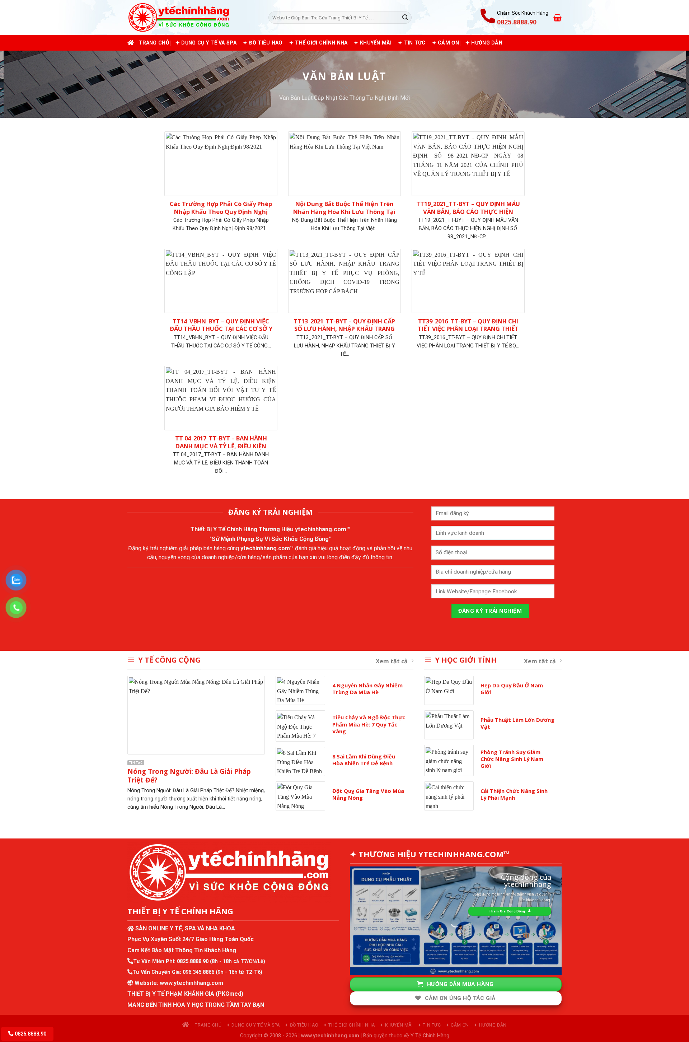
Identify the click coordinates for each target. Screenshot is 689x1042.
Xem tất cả (392, 661)
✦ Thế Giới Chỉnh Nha (318, 43)
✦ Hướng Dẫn (483, 43)
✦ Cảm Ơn (445, 43)
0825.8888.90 (192, 961)
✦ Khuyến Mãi (372, 43)
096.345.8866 (198, 972)
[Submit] (405, 17)
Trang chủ (154, 43)
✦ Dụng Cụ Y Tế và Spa (205, 43)
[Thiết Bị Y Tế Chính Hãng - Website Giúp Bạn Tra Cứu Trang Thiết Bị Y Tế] (192, 17)
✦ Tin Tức (412, 43)
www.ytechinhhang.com (191, 983)
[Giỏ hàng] (557, 17)
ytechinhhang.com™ (322, 529)
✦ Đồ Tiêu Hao (263, 43)
